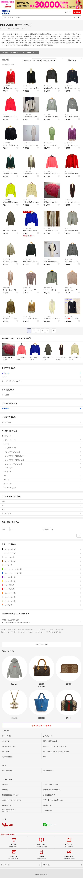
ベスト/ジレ (9, 468)
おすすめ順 (36, 60)
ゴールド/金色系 (10, 601)
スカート (6, 480)
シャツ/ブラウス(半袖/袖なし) (15, 456)
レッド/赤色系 (9, 589)
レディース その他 (9, 487)
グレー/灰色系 (9, 557)
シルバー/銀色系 (10, 597)
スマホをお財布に (41, 857)
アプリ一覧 (46, 865)
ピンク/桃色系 (9, 585)
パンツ (5, 476)
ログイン (67, 12)
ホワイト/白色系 (10, 553)
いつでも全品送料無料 (41, 845)
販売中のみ (27, 60)
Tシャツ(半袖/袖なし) (12, 452)
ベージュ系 (8, 565)
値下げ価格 (5, 395)
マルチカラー (9, 605)
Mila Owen (5, 408)
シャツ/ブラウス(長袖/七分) (14, 460)
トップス (6, 444)
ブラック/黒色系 (10, 549)
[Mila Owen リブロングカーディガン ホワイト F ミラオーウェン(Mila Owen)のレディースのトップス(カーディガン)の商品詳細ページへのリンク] (52, 218)
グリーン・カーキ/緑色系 (13, 569)
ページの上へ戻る (41, 644)
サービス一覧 (5, 865)
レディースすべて (9, 440)
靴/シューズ (7, 484)
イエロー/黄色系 (10, 581)
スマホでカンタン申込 (13, 857)
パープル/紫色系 (10, 577)
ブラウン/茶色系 (10, 561)
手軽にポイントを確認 (69, 857)
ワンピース (7, 472)
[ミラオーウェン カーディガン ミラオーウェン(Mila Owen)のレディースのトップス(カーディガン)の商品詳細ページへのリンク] (31, 105)
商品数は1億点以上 (13, 845)
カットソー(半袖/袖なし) (13, 464)
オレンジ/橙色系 (10, 593)
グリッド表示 (49, 60)
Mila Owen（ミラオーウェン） (11, 52)
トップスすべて (10, 448)
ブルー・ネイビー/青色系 (13, 573)
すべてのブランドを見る (41, 725)
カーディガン (30, 52)
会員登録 (77, 12)
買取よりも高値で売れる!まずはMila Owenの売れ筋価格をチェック (16, 621)
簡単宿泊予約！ (69, 845)
